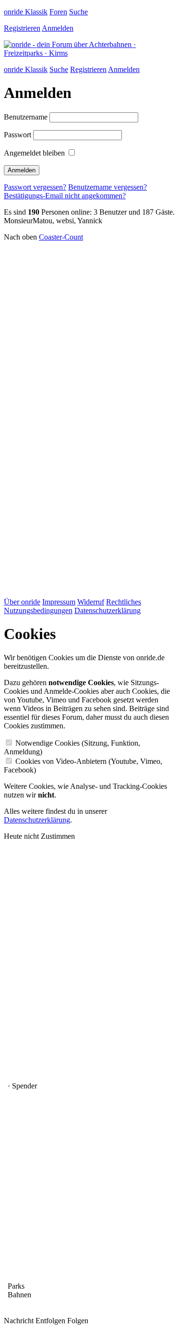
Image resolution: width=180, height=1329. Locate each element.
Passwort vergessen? (35, 187)
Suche (78, 12)
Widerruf (90, 602)
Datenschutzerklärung (107, 610)
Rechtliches (123, 602)
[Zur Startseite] (90, 53)
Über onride (22, 602)
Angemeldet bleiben (34, 153)
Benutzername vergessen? (107, 187)
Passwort (17, 135)
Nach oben (20, 237)
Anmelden (57, 28)
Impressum (58, 602)
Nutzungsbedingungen (38, 610)
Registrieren (22, 28)
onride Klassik (26, 12)
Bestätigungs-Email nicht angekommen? (65, 196)
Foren (58, 12)
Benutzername (26, 117)
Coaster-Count (61, 237)
